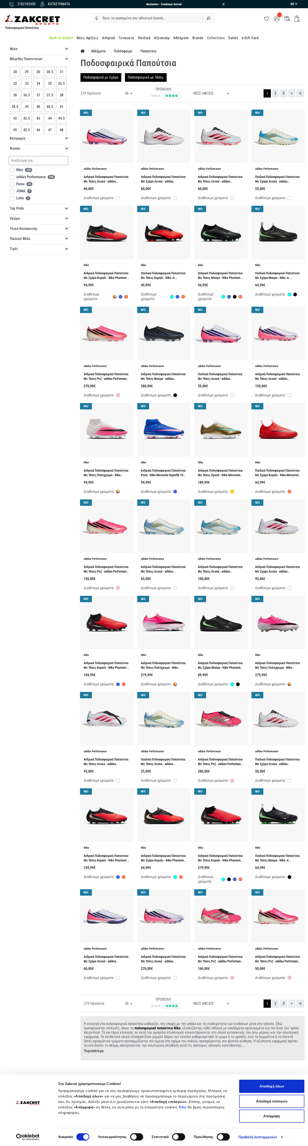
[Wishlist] (266, 18)
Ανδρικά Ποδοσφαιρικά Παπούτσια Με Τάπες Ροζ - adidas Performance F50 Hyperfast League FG (278, 961)
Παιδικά (144, 38)
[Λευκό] (118, 198)
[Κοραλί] (126, 297)
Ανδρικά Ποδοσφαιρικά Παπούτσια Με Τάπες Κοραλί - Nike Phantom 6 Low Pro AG (106, 860)
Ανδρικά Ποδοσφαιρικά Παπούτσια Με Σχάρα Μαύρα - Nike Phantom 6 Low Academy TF (220, 667)
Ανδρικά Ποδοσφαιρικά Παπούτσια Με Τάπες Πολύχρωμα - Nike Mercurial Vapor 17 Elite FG (163, 667)
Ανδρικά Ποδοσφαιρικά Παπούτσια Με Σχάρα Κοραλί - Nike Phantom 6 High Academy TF (106, 277)
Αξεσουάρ (162, 38)
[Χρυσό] (232, 492)
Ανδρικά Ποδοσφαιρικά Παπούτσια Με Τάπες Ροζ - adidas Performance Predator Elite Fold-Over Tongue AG (221, 764)
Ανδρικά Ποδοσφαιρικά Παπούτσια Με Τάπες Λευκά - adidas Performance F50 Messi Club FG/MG (164, 571)
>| (300, 93)
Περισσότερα (94, 1051)
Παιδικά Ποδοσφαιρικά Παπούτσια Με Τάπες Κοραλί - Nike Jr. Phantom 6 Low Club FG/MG (163, 277)
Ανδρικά (108, 38)
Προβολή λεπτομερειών (257, 1137)
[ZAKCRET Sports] (31, 19)
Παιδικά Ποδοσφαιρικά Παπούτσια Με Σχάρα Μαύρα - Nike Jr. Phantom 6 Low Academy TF (277, 277)
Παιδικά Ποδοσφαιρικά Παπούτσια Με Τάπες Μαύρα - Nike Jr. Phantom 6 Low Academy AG (277, 860)
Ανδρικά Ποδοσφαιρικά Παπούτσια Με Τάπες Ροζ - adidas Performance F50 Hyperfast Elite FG (106, 378)
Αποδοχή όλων (271, 1086)
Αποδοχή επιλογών (271, 1101)
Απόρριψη (271, 1116)
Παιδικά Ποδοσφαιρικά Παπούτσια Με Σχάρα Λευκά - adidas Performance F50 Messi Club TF (277, 181)
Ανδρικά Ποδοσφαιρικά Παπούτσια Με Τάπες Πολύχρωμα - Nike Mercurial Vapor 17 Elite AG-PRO (277, 667)
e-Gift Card (250, 38)
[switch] (136, 1137)
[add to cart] (296, 18)
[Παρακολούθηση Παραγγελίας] (287, 18)
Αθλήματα (181, 38)
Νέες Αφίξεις (87, 38)
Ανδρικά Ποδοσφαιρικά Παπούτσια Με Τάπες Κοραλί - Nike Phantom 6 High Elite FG (220, 860)
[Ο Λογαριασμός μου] (277, 18)
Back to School (61, 38)
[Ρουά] (120, 297)
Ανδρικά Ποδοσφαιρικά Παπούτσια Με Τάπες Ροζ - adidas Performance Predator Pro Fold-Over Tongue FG (221, 961)
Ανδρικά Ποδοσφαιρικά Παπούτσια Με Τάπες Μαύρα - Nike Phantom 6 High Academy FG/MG (220, 277)
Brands (197, 38)
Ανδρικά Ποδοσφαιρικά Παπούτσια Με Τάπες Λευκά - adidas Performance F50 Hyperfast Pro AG (277, 378)
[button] (96, 18)
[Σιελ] (171, 297)
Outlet (233, 38)
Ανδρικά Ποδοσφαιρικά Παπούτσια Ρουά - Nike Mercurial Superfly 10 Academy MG (163, 475)
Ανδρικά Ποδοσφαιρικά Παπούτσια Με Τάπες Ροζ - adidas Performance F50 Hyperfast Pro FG (106, 571)
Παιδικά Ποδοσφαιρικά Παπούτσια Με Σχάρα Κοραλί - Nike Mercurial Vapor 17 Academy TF (277, 475)
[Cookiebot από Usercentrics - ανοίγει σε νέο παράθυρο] (28, 1137)
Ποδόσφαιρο (123, 51)
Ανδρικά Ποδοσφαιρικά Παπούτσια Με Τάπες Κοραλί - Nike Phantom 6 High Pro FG (106, 667)
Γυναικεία (126, 38)
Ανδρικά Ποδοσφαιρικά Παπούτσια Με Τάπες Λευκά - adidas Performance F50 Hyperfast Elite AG (163, 961)
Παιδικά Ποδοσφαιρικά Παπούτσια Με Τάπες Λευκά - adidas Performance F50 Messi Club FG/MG (164, 764)
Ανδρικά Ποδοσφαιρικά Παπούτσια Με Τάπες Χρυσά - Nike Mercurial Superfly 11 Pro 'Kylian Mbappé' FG (220, 475)
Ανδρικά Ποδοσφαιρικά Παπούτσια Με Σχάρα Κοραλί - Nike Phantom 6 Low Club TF (163, 860)
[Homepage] (82, 51)
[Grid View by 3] (155, 96)
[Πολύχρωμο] (114, 296)
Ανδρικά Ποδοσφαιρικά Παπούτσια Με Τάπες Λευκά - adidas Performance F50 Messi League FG (220, 571)
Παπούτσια (148, 51)
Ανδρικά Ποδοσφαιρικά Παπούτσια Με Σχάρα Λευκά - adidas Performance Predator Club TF (163, 181)
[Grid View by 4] (172, 96)
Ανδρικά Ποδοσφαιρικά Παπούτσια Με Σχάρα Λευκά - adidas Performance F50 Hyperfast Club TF (106, 961)
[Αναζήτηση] (209, 18)
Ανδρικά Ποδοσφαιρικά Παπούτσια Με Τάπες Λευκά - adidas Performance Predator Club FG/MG (220, 181)
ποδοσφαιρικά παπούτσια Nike (158, 1028)
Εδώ (183, 1107)
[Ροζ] (118, 395)
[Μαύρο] (234, 297)
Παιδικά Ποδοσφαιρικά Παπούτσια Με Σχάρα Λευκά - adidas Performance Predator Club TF (277, 764)
